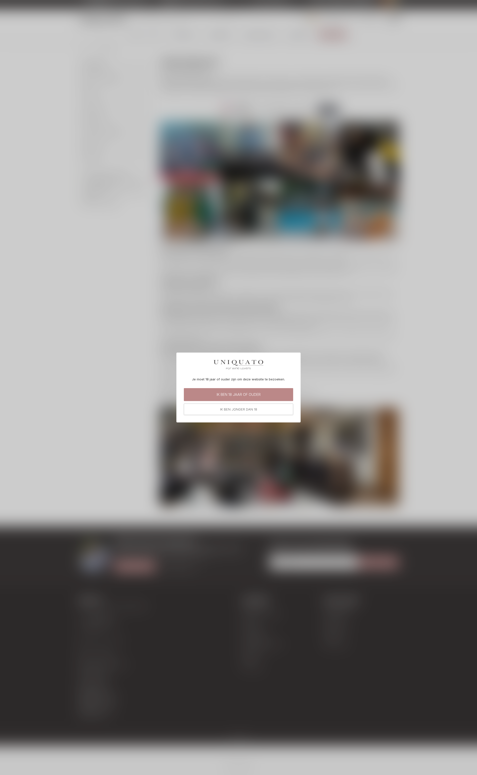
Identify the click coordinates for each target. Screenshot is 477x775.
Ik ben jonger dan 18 (238, 409)
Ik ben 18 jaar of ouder (239, 394)
